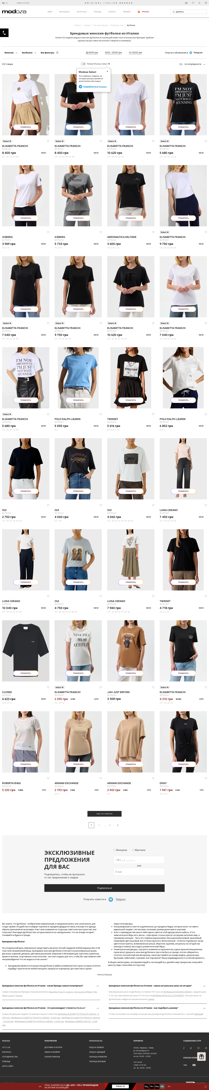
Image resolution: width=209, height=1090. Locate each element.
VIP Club (6, 1047)
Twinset (18, 995)
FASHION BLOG (95, 1041)
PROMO (143, 12)
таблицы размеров (98, 1057)
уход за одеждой (97, 1052)
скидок (151, 999)
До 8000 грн (92, 52)
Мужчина (140, 850)
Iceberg (69, 992)
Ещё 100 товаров (104, 814)
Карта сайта (7, 1066)
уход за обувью (96, 1047)
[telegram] (191, 1048)
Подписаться (104, 888)
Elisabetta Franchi (57, 992)
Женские (9, 52)
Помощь (6, 1061)
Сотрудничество (10, 1057)
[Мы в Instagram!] (206, 1048)
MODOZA (6, 1041)
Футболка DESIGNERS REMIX (177, 992)
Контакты (6, 1052)
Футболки (27, 52)
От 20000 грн (135, 52)
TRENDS (127, 12)
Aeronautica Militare (83, 992)
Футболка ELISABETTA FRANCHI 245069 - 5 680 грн (39, 1021)
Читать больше (104, 974)
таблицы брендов (97, 1061)
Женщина (121, 850)
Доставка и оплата (53, 1047)
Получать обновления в (184, 52)
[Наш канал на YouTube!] (198, 1048)
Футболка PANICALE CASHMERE (167, 995)
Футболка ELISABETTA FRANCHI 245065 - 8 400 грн (35, 1017)
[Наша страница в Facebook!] (183, 1048)
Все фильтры (47, 52)
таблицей (198, 1014)
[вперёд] (118, 825)
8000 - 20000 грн (113, 52)
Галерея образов (52, 1057)
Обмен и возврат (52, 1052)
